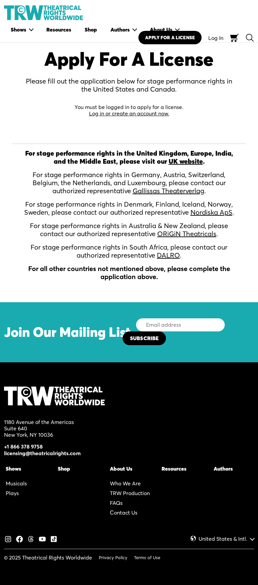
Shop (64, 468)
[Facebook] (19, 538)
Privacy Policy (113, 557)
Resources (174, 468)
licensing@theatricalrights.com (42, 453)
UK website (186, 161)
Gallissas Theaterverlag (168, 191)
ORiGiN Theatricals (186, 233)
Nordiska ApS (211, 212)
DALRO (168, 255)
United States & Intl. (223, 539)
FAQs (116, 502)
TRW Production (130, 493)
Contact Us (123, 512)
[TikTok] (54, 538)
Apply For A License (170, 38)
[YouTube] (42, 538)
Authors (223, 468)
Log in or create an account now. (129, 113)
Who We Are (125, 483)
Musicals (16, 483)
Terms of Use (147, 557)
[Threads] (31, 538)
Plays (12, 493)
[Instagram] (8, 538)
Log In (215, 38)
